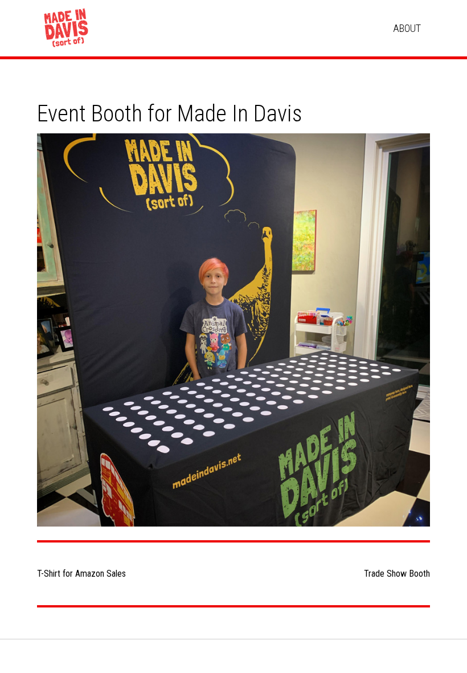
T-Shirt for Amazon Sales (81, 573)
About (407, 28)
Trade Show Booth (397, 573)
